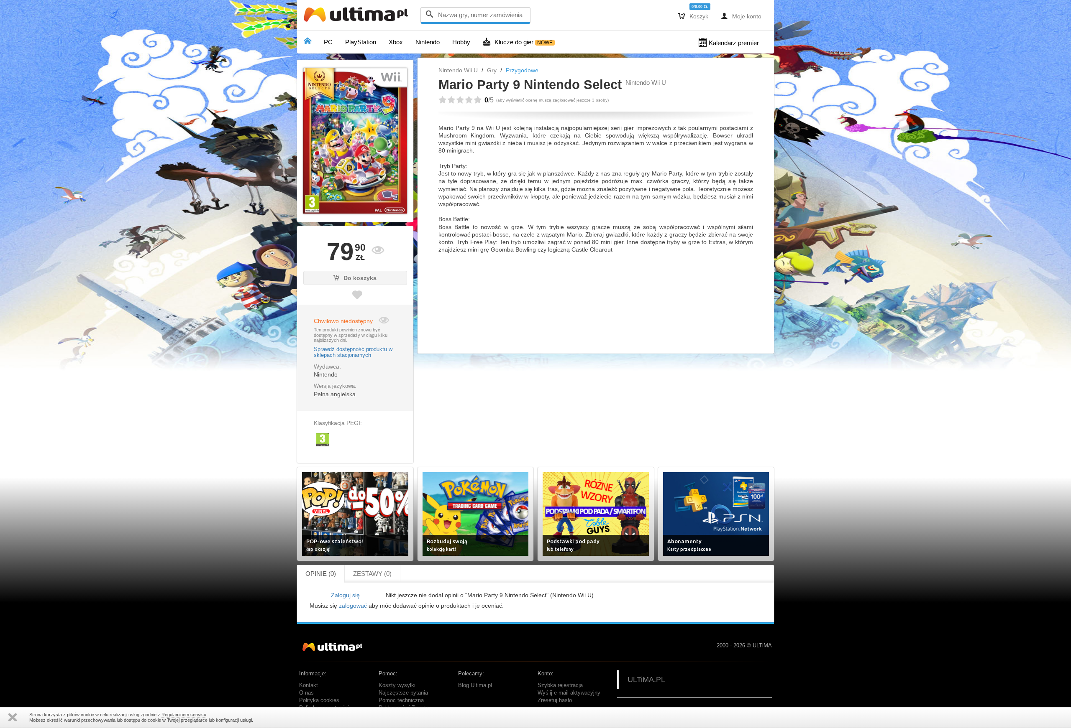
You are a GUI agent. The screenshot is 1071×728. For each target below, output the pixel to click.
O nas (306, 693)
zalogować (353, 605)
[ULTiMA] (357, 16)
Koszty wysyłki (397, 685)
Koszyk (693, 16)
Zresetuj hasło (555, 700)
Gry (492, 70)
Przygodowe (522, 70)
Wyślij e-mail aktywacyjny (569, 693)
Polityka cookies (319, 700)
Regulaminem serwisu (183, 714)
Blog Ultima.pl (475, 685)
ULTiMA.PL (646, 679)
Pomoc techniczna (401, 700)
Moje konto (741, 16)
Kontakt (308, 685)
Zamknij (12, 717)
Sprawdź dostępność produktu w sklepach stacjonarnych (353, 352)
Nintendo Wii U (458, 70)
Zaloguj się (345, 595)
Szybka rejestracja (560, 685)
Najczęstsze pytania (403, 693)
